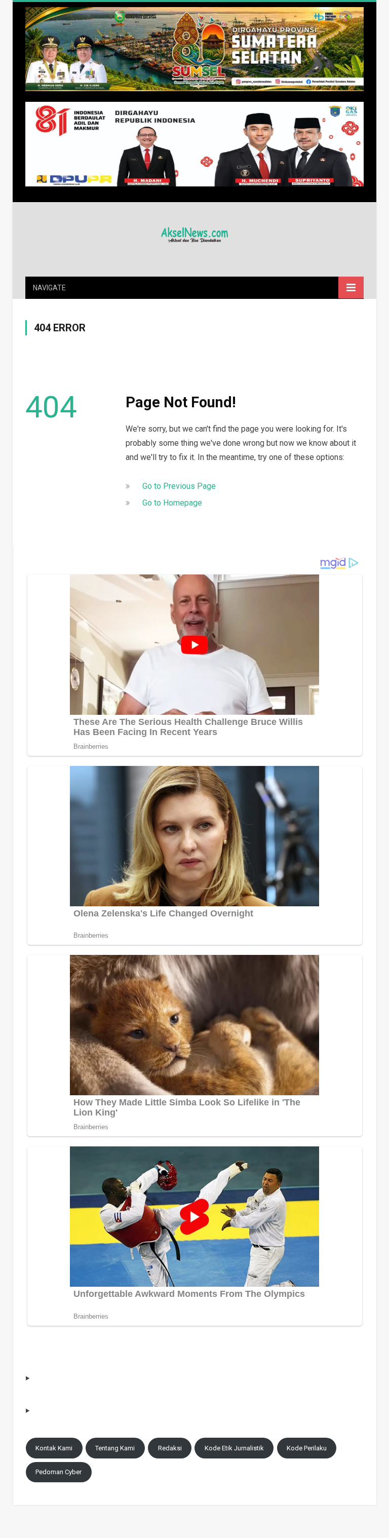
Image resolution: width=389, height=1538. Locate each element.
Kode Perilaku (307, 1448)
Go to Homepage (172, 503)
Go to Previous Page (179, 486)
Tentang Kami (115, 1448)
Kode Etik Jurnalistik (234, 1448)
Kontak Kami (53, 1448)
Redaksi (170, 1448)
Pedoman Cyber (58, 1472)
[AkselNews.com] (194, 233)
